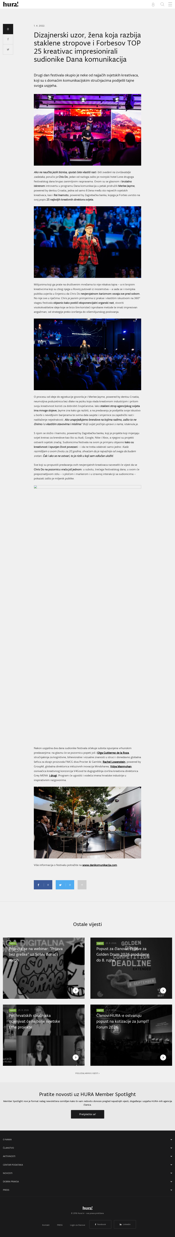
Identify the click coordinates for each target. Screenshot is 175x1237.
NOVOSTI (7, 1173)
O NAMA (7, 1139)
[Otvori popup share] (82, 884)
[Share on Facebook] (8, 39)
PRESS (6, 1189)
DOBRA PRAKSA (11, 1181)
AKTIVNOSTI (9, 1156)
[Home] (10, 4)
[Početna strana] (87, 1209)
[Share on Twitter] (8, 49)
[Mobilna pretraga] (162, 4)
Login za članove (77, 1225)
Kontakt (46, 1225)
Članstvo (8, 1147)
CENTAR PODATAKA (13, 1164)
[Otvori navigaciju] (170, 4)
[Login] (153, 4)
